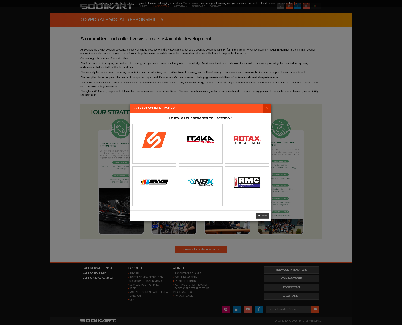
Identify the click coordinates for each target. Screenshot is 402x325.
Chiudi (263, 215)
